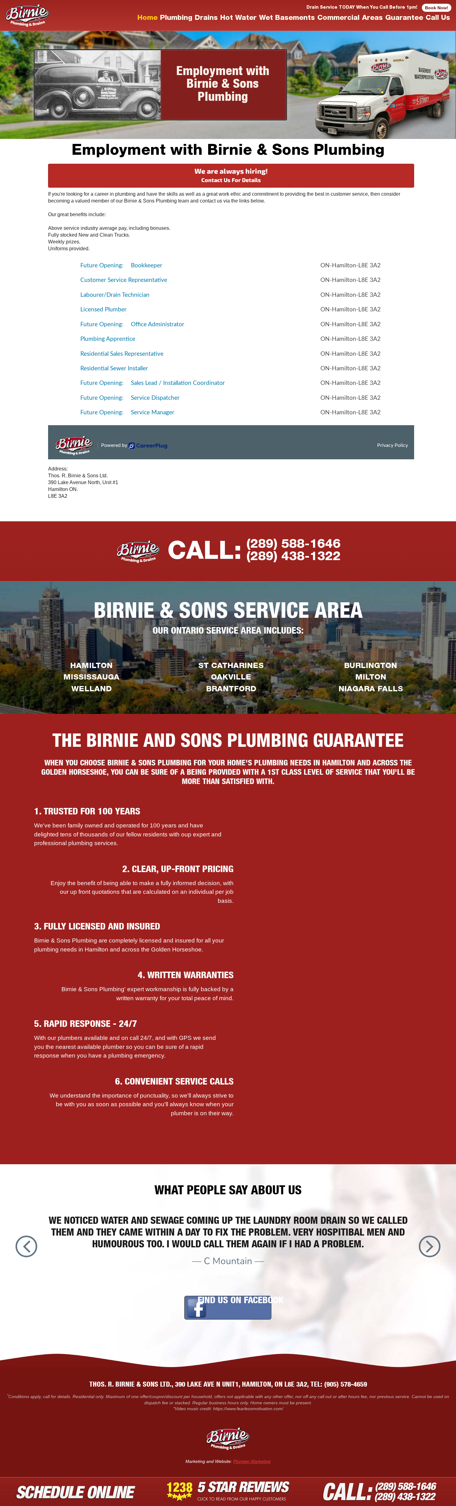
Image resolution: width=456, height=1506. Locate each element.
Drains (206, 18)
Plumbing (176, 18)
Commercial (338, 18)
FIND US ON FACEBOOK (241, 1301)
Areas (372, 18)
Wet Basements (287, 18)
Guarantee (404, 18)
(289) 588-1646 (294, 545)
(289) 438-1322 (294, 557)
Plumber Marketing (251, 1461)
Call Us (438, 18)
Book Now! (436, 7)
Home (147, 18)
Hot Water (238, 18)
